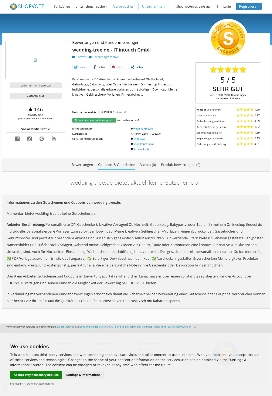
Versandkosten (142, 149)
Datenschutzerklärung (40, 383)
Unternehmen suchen (91, 6)
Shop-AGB (139, 139)
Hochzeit (81, 57)
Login (227, 6)
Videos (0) (148, 164)
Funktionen (62, 6)
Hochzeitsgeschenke (105, 57)
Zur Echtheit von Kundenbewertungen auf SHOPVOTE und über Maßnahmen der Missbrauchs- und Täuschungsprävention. (125, 326)
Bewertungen (82, 164)
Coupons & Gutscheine (116, 164)
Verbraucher (123, 6)
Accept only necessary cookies (36, 374)
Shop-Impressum (143, 144)
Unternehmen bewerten (35, 85)
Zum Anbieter (35, 96)
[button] (80, 67)
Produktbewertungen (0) (180, 164)
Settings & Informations (83, 374)
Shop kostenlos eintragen (194, 6)
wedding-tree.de (143, 128)
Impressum (16, 383)
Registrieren (249, 6)
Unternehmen (153, 6)
